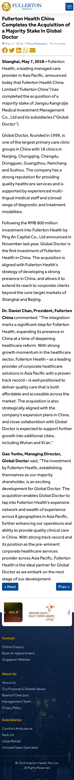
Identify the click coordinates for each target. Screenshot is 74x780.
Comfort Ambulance (17, 728)
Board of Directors (15, 695)
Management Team (16, 701)
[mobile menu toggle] (69, 7)
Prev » (64, 586)
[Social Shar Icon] (5, 50)
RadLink (8, 735)
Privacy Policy (11, 708)
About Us (9, 683)
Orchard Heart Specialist (20, 747)
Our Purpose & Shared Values (24, 689)
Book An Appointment (18, 653)
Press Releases (36, 43)
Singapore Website (16, 659)
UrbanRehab (11, 741)
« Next (10, 586)
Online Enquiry (13, 647)
